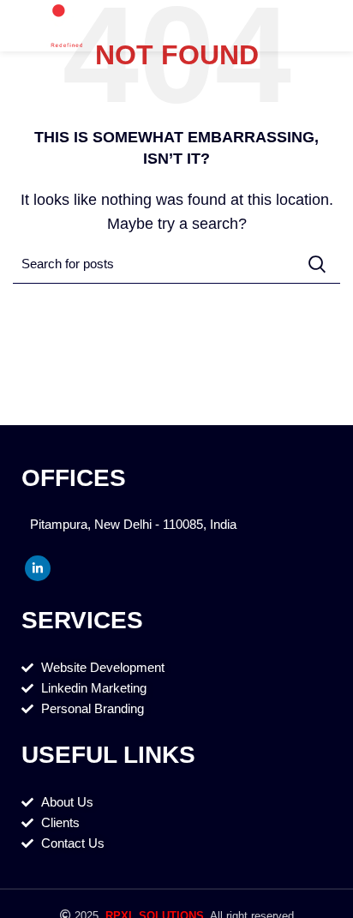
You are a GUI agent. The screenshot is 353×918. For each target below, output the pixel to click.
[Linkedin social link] (38, 568)
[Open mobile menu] (333, 26)
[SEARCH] (317, 264)
